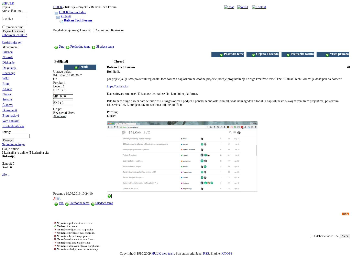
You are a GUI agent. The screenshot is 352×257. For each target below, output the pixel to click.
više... (5, 174)
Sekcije (7, 99)
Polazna (7, 52)
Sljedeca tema (105, 46)
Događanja (9, 67)
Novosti (7, 57)
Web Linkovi (10, 121)
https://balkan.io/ (117, 86)
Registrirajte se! (12, 42)
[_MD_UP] (109, 195)
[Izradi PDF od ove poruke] (54, 197)
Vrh (61, 203)
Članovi (7, 105)
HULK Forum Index (72, 12)
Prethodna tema (80, 46)
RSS (206, 253)
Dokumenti (9, 110)
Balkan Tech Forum (78, 20)
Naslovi (7, 94)
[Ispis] (58, 197)
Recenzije (8, 73)
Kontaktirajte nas (13, 126)
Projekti (66, 16)
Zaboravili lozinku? (14, 35)
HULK (58, 7)
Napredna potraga (13, 144)
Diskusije (8, 62)
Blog (5, 83)
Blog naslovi (10, 115)
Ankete (7, 89)
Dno (61, 46)
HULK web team (163, 253)
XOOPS (226, 253)
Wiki (5, 78)
